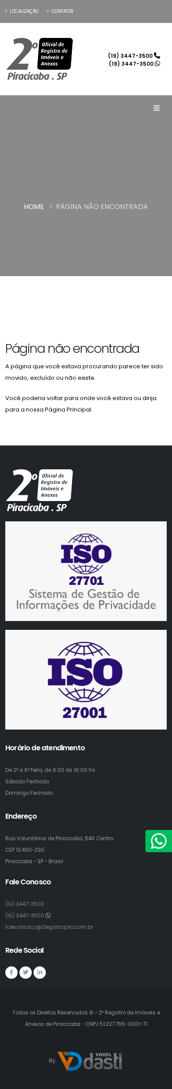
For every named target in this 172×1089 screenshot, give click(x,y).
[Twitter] (25, 972)
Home (34, 206)
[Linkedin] (40, 972)
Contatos (62, 11)
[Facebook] (11, 972)
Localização (23, 11)
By (53, 1061)
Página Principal (68, 409)
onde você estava (106, 398)
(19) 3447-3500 (131, 56)
